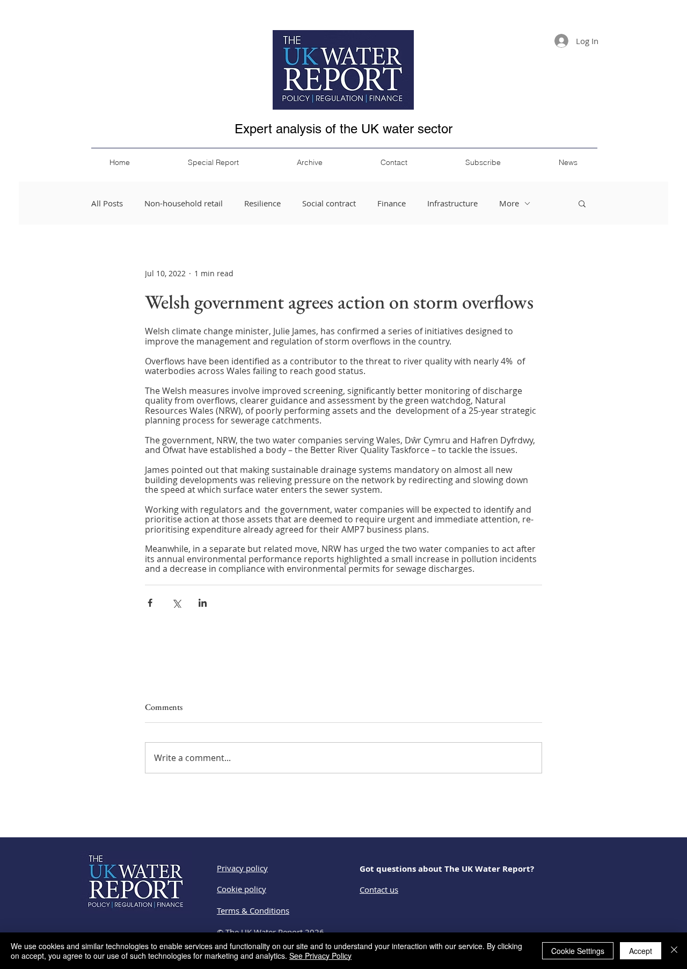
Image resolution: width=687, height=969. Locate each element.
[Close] (674, 950)
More (509, 203)
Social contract (329, 203)
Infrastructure (452, 203)
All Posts (107, 203)
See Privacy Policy (320, 955)
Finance (391, 203)
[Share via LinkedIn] (203, 603)
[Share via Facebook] (150, 603)
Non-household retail (183, 203)
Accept (640, 950)
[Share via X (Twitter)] (176, 603)
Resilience (262, 203)
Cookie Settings (577, 950)
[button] (582, 203)
